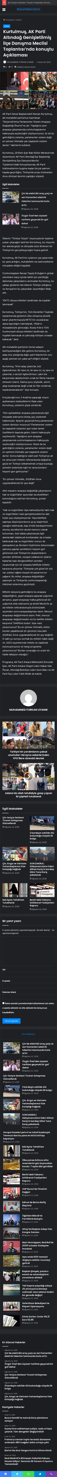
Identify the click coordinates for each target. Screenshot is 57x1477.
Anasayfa (9, 20)
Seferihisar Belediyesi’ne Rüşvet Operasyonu (35, 1305)
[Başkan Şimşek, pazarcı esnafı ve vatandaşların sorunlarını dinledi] (11, 1275)
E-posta (7, 981)
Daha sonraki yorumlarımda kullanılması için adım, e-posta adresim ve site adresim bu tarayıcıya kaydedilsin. (28, 1008)
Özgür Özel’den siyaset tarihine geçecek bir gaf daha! (34, 219)
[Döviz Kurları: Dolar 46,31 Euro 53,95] (11, 1320)
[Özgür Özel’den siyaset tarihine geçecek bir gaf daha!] (10, 219)
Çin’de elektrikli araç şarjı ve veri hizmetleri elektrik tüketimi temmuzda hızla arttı (38, 1048)
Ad (4, 969)
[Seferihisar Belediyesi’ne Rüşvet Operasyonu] (11, 1307)
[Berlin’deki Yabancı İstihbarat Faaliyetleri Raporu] (42, 890)
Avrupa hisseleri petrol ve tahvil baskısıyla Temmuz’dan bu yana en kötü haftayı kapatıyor (26, 1135)
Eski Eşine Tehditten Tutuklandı (13, 901)
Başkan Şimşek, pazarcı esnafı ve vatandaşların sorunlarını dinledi (35, 1274)
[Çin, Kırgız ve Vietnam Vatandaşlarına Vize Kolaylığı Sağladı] (14, 854)
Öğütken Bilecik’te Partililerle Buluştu (32, 1217)
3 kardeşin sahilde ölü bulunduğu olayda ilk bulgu (42, 835)
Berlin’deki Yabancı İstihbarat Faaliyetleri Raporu (42, 902)
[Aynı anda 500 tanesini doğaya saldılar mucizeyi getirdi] (11, 1261)
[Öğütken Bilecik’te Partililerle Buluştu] (11, 1219)
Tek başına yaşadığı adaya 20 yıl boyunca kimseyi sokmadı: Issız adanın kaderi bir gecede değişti (38, 1290)
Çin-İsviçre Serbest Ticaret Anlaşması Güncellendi (31, 2)
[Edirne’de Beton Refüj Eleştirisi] (11, 1206)
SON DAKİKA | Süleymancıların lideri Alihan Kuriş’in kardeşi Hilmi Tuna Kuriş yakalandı (42, 869)
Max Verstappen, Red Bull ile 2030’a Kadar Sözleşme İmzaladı (38, 1245)
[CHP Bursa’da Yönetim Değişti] (11, 1193)
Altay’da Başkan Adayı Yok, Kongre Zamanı (37, 1231)
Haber (19, 20)
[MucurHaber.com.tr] (28, 9)
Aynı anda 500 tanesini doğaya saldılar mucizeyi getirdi (36, 1260)
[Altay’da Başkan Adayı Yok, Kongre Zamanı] (11, 1233)
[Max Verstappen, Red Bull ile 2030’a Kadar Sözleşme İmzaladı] (11, 1246)
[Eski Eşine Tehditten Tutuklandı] (14, 890)
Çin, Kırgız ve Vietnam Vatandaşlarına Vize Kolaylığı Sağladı (14, 866)
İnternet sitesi (9, 992)
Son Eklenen (28, 1034)
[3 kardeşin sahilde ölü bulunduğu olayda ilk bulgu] (42, 823)
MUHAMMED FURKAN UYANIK (20, 62)
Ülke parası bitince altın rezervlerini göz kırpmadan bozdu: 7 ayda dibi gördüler (37, 1163)
